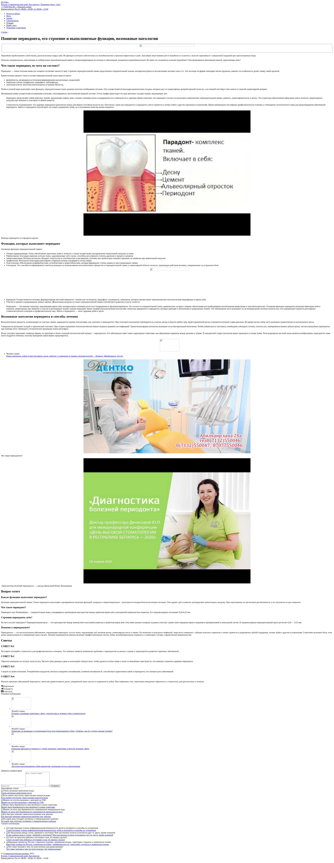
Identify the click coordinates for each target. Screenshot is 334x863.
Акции (9, 18)
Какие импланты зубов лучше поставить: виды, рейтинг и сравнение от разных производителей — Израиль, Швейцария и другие (64, 356)
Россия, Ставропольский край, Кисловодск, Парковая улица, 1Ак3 (30, 4)
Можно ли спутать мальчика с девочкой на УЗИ (22, 802)
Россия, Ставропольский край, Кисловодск (20, 856)
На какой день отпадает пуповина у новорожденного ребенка (28, 821)
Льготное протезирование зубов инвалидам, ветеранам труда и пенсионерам (45, 766)
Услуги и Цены (13, 14)
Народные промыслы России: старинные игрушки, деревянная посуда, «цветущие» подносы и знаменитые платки (57, 844)
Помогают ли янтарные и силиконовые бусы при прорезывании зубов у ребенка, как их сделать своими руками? (61, 731)
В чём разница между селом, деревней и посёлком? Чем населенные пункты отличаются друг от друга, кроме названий (59, 835)
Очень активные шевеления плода (16, 793)
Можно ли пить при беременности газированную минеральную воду (32, 812)
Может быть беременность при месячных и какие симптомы (28, 807)
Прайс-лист (11, 25)
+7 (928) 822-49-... (16, 7)
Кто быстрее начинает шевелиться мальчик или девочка (26, 816)
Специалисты (12, 21)
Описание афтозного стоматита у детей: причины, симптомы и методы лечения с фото (50, 749)
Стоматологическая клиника (16, 853)
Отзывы (9, 23)
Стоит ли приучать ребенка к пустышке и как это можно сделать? (35, 840)
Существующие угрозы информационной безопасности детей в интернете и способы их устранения (51, 830)
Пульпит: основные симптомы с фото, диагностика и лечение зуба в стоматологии (48, 713)
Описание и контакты (16, 28)
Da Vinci (4, 2)
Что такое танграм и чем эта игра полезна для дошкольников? (33, 849)
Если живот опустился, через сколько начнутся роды (24, 798)
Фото (8, 16)
